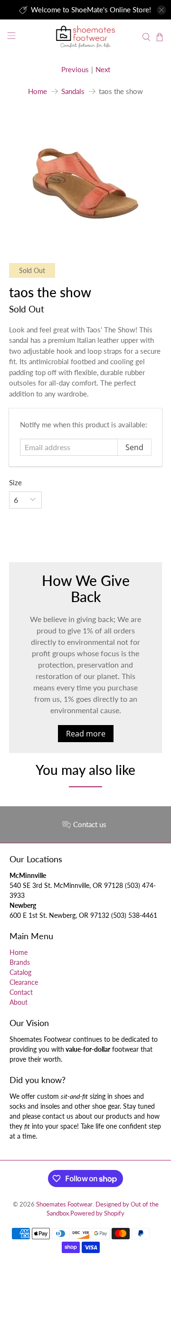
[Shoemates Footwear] (85, 37)
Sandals (73, 91)
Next (102, 69)
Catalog (20, 972)
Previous (75, 69)
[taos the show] (85, 176)
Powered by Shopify (97, 1213)
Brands (20, 962)
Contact (21, 992)
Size (15, 482)
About (19, 1002)
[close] (161, 10)
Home (37, 91)
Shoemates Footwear (64, 1204)
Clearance (24, 982)
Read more (85, 733)
